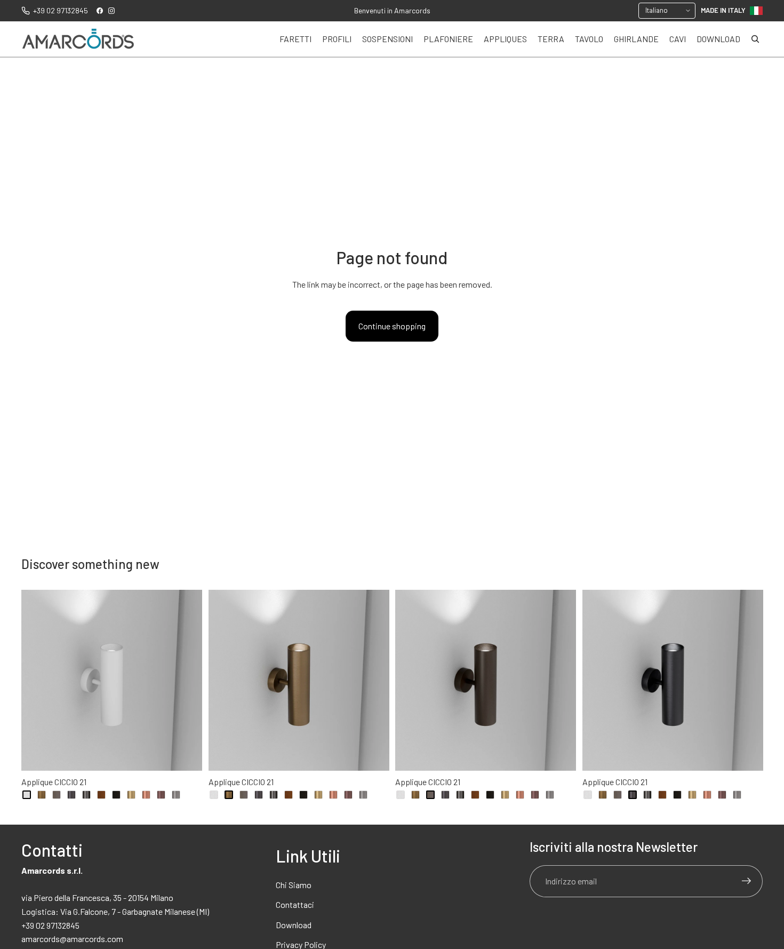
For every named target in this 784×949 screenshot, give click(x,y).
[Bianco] (26, 794)
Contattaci (295, 904)
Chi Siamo (293, 885)
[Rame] (146, 794)
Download (293, 925)
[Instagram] (111, 10)
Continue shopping (392, 326)
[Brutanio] (71, 794)
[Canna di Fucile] (86, 794)
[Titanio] (176, 794)
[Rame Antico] (161, 794)
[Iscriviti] (746, 881)
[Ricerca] (755, 39)
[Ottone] (131, 794)
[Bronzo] (41, 794)
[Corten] (101, 794)
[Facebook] (100, 10)
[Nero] (116, 794)
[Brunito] (56, 794)
